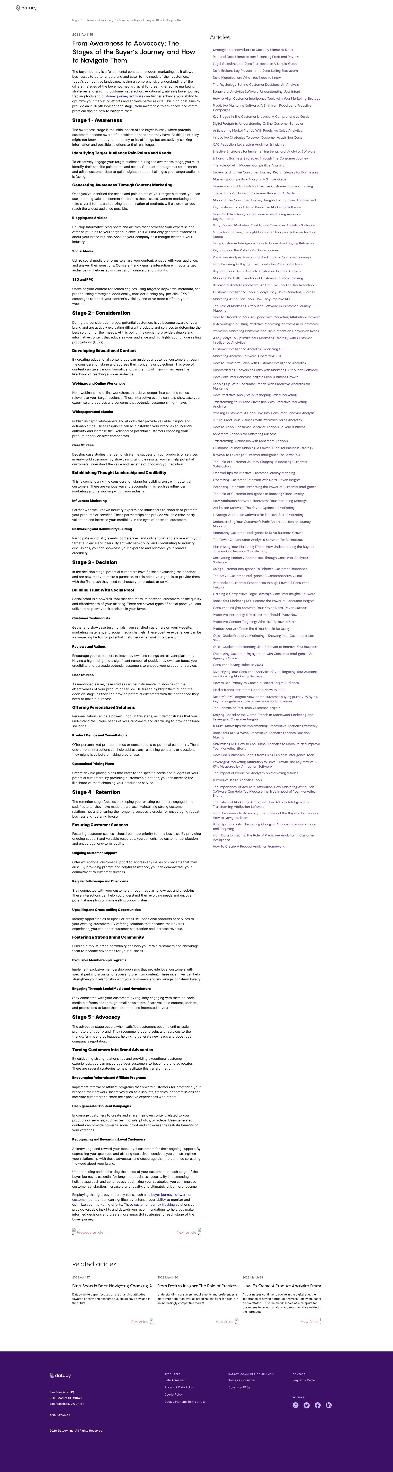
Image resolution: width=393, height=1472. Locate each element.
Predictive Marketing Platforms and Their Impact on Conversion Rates (266, 331)
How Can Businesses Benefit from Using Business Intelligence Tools (264, 755)
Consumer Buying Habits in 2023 (238, 665)
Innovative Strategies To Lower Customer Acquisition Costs (258, 137)
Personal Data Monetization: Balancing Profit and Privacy (256, 57)
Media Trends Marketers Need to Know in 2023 (249, 690)
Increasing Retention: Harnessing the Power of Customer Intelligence (265, 487)
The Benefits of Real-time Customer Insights (246, 708)
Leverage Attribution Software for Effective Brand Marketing (258, 515)
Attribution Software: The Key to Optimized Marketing (254, 508)
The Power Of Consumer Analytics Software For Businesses (258, 540)
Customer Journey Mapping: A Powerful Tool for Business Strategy (263, 448)
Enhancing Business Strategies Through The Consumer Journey (260, 158)
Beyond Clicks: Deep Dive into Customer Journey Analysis (257, 271)
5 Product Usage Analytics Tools (237, 780)
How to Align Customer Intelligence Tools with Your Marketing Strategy (267, 98)
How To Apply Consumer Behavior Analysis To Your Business (259, 427)
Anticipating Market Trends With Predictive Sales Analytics (257, 130)
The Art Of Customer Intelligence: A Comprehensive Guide (257, 576)
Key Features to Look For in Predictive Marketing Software (257, 207)
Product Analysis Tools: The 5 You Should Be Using (251, 629)
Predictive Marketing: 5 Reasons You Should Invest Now (255, 615)
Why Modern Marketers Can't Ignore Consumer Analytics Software (264, 225)
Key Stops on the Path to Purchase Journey (246, 250)
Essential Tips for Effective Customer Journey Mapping (254, 473)
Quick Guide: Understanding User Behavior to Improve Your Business (265, 647)
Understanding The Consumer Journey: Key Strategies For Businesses (265, 172)
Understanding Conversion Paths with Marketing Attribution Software (265, 370)
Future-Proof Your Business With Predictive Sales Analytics (257, 420)
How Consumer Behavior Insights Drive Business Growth (255, 377)
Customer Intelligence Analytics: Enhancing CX (248, 349)
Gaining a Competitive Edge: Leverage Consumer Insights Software (264, 594)
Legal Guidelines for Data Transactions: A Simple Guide (255, 64)
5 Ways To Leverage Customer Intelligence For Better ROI (256, 455)
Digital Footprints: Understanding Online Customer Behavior (258, 123)
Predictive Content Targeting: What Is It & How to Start (254, 622)
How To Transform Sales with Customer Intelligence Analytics (259, 363)
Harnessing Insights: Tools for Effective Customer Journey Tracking (263, 186)
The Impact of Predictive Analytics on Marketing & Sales (255, 773)
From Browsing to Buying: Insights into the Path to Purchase (258, 264)
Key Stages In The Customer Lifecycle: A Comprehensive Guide (261, 116)
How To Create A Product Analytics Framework (249, 846)
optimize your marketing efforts (97, 101)
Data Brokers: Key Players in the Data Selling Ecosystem (255, 70)
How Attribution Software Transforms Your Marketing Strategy (260, 501)
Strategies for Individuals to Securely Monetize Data (253, 50)
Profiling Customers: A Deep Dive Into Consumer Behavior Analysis (264, 413)
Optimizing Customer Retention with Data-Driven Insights (256, 480)
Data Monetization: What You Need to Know (247, 77)
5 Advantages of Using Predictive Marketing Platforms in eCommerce (266, 324)
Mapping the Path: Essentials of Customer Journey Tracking (258, 278)
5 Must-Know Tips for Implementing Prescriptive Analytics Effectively (265, 726)
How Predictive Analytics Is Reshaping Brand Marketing (255, 395)
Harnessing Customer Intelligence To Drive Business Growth (258, 533)
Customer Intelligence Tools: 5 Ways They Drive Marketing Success (264, 292)
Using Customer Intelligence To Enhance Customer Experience (260, 569)
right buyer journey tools (115, 1195)
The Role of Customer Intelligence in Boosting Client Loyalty (258, 494)
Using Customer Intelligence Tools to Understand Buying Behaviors (263, 243)
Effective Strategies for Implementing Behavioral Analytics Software (264, 151)
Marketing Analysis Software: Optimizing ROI (247, 356)
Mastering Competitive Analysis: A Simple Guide (250, 179)
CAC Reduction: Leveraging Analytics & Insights (248, 144)
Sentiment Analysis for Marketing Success (244, 434)
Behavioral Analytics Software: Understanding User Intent (256, 91)
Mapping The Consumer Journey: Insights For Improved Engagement (264, 200)
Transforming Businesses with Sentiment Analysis (250, 441)
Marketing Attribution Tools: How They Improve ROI (251, 299)
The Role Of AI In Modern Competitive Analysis (248, 165)
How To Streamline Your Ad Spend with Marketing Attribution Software (267, 317)
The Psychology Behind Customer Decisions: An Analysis (256, 84)
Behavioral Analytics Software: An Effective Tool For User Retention (263, 285)
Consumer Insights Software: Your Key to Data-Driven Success (260, 608)
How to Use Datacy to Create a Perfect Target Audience (256, 683)
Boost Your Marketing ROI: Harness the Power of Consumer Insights (263, 601)
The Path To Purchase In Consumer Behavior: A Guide (254, 193)
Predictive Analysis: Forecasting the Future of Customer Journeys (262, 257)
